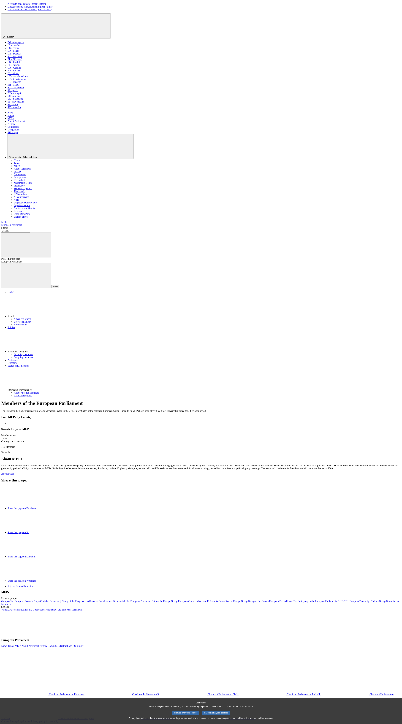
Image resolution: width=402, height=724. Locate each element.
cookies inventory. (265, 718)
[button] (204, 305)
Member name (8, 435)
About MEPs (7, 473)
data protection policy (221, 718)
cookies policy (242, 718)
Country (5, 441)
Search (4, 227)
